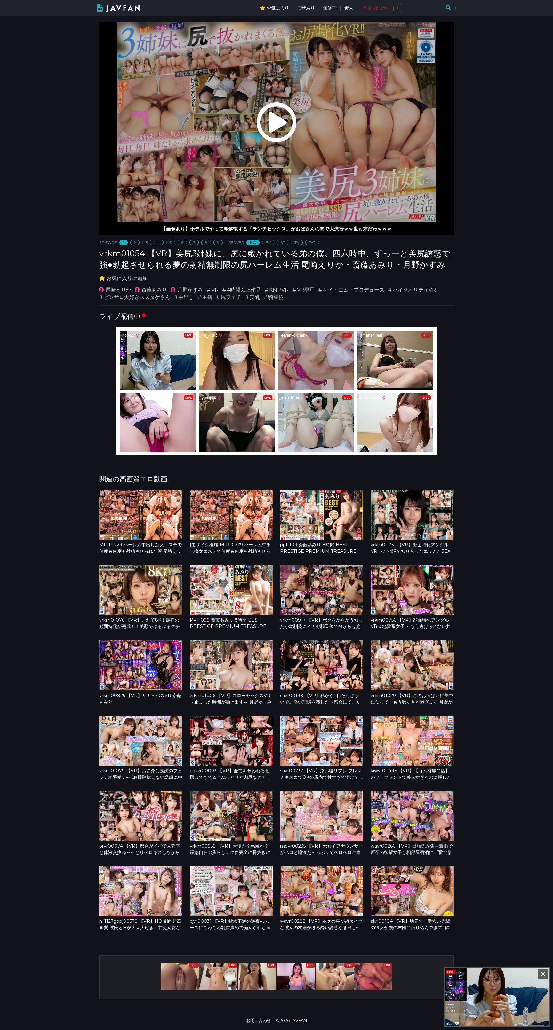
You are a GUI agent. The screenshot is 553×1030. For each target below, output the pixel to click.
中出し (186, 297)
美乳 (255, 297)
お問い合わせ (258, 1020)
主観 (207, 297)
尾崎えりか (118, 290)
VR (215, 290)
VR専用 (306, 290)
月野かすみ (190, 290)
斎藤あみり (154, 290)
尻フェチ (231, 297)
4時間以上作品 (244, 290)
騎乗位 (276, 297)
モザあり (306, 8)
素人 (348, 8)
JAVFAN (124, 8)
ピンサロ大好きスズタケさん (137, 297)
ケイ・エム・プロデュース (353, 290)
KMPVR (279, 290)
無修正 (329, 8)
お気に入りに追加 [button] (127, 278)
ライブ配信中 (376, 8)
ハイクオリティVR (414, 290)
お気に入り (278, 8)
